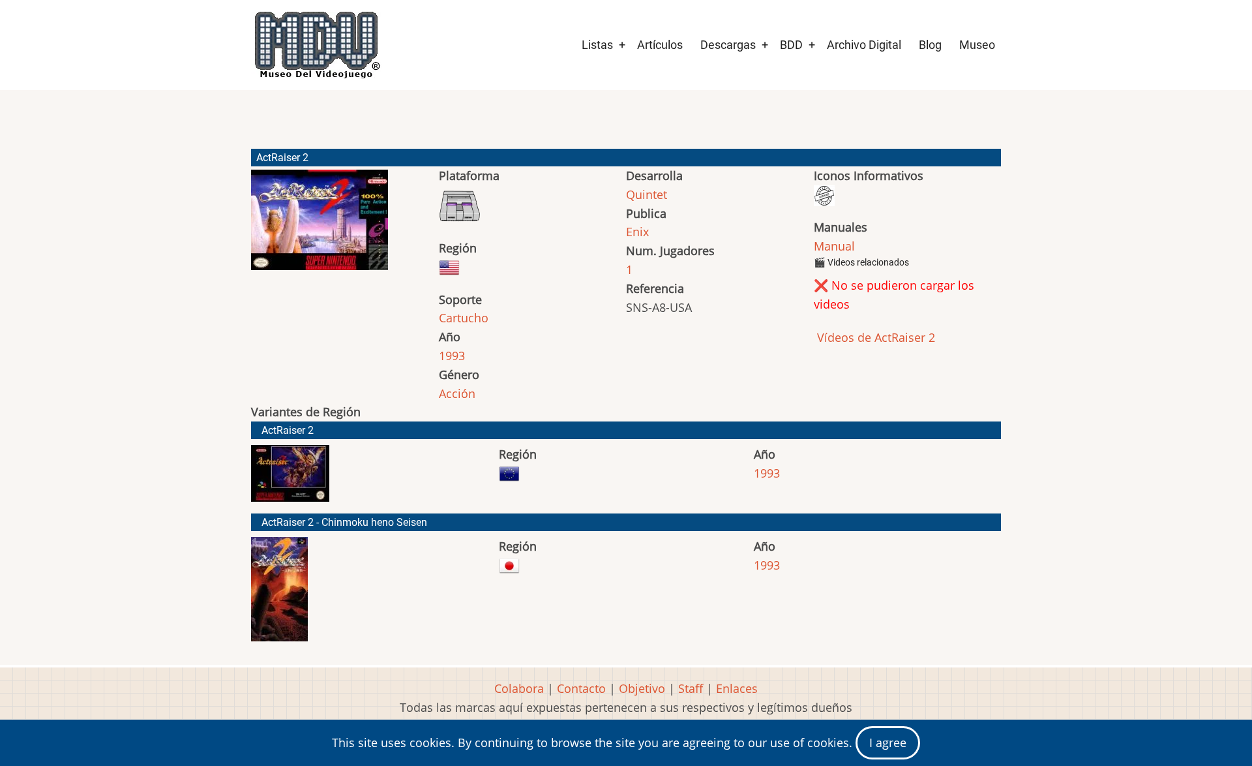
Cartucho (463, 318)
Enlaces (737, 688)
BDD (791, 45)
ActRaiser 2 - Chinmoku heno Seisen (344, 522)
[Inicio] (316, 45)
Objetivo (642, 688)
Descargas (728, 45)
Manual (834, 246)
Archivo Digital (864, 45)
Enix (637, 231)
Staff (690, 688)
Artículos (660, 45)
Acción (457, 393)
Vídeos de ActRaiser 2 (874, 337)
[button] (319, 226)
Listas (597, 45)
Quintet (646, 194)
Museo (977, 45)
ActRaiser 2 (287, 430)
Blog (930, 45)
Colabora (519, 688)
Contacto (581, 688)
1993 (452, 355)
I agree (887, 742)
